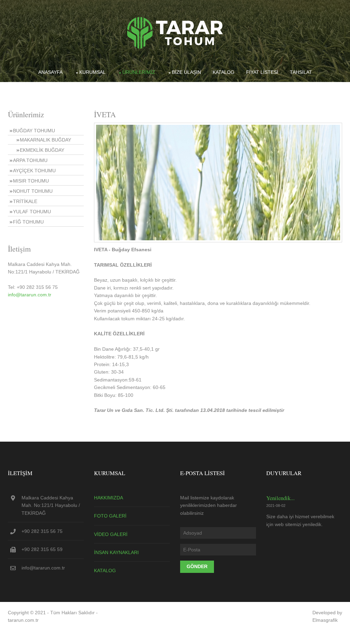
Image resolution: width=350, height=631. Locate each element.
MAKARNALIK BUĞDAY (45, 140)
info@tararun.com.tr (29, 294)
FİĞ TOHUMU (28, 222)
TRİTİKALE (25, 201)
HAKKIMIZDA (108, 497)
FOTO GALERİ (110, 516)
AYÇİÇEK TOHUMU (34, 170)
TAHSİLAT (301, 72)
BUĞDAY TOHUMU (34, 130)
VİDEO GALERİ (110, 534)
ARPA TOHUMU (30, 160)
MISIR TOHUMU (31, 181)
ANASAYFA (50, 72)
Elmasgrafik (325, 620)
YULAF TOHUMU (32, 211)
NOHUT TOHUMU (33, 191)
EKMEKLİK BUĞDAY (42, 150)
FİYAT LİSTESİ (262, 72)
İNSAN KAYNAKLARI (116, 552)
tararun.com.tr (23, 620)
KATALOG (223, 72)
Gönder (197, 566)
